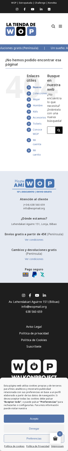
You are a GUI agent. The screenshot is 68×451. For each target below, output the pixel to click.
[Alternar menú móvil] (61, 26)
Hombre (38, 105)
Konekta (52, 3)
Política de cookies (14, 446)
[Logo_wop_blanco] (34, 361)
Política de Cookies (34, 340)
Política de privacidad (34, 333)
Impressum (57, 446)
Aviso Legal (34, 327)
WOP (14, 3)
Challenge (40, 3)
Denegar (34, 428)
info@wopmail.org (34, 208)
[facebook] (30, 295)
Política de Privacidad (37, 446)
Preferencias (34, 438)
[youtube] (37, 295)
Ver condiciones (34, 240)
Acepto (34, 418)
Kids (35, 111)
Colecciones (40, 93)
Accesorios (39, 117)
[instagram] (23, 295)
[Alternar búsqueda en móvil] (53, 26)
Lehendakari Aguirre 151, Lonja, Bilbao (34, 224)
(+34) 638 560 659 (34, 205)
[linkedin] (44, 295)
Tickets (37, 123)
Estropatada (26, 3)
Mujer (36, 99)
